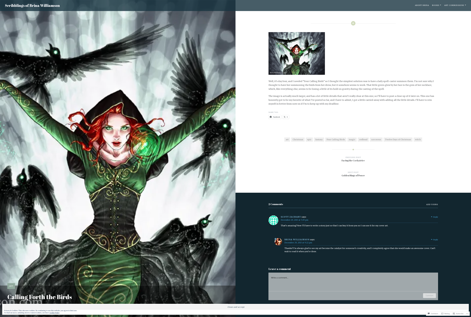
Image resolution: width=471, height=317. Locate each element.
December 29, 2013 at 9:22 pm (298, 242)
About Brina (422, 5)
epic (309, 139)
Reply (435, 217)
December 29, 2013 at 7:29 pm (294, 220)
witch (418, 139)
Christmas (298, 139)
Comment (429, 295)
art (11, 286)
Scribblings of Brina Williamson (32, 5)
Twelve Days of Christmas (398, 139)
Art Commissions (454, 5)
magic (352, 139)
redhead (363, 139)
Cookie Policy (54, 313)
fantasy (319, 139)
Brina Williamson (297, 239)
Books (435, 5)
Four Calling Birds (336, 139)
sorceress (376, 139)
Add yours (432, 204)
